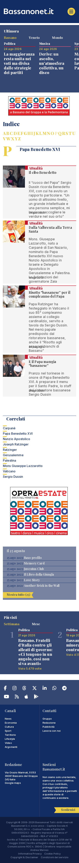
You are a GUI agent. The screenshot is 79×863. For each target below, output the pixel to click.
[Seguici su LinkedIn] (45, 688)
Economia (11, 722)
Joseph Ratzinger (16, 444)
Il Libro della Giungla (39, 574)
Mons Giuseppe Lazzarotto (23, 466)
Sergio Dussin (13, 477)
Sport (8, 730)
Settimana (11, 624)
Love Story (32, 580)
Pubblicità (49, 726)
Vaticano (9, 471)
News (8, 718)
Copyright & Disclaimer (24, 857)
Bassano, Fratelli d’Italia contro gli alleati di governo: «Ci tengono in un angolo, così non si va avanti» (35, 652)
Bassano (10, 37)
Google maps (13, 782)
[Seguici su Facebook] (5, 688)
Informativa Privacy (30, 853)
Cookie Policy (52, 853)
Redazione (49, 722)
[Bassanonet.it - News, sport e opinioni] (39, 11)
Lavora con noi (52, 730)
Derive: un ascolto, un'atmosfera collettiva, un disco (51, 63)
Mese (36, 624)
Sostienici (68, 810)
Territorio (10, 734)
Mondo (57, 37)
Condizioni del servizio (55, 857)
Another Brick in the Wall (41, 585)
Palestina (9, 460)
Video (8, 742)
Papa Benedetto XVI (18, 433)
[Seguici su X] (34, 688)
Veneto (34, 37)
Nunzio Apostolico (16, 439)
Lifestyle (10, 738)
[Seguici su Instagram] (14, 688)
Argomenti (11, 746)
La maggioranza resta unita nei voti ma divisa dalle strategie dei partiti (19, 63)
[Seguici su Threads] (24, 688)
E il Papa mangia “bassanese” (42, 363)
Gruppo (47, 718)
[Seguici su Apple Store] (26, 697)
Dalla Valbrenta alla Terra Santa (50, 229)
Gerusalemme (13, 455)
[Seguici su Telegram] (64, 688)
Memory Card (34, 563)
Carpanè (9, 428)
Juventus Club (34, 569)
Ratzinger (10, 450)
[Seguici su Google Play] (36, 697)
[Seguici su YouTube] (6, 697)
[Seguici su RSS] (17, 697)
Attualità (36, 168)
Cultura (9, 726)
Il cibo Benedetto (43, 172)
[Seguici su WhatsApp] (54, 688)
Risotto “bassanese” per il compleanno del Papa (49, 294)
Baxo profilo (33, 557)
